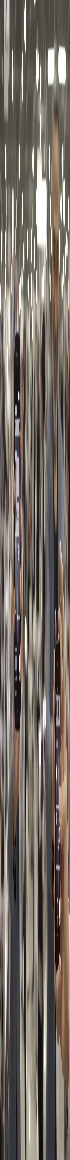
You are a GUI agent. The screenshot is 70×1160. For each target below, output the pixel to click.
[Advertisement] (35, 219)
